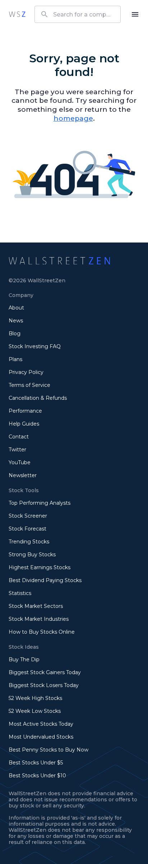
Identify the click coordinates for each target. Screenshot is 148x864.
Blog (14, 333)
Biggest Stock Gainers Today (45, 672)
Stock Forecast (27, 528)
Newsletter (23, 475)
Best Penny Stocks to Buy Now (48, 750)
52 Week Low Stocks (35, 711)
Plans (15, 359)
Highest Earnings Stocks (39, 567)
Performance (25, 411)
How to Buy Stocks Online (42, 632)
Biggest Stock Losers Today (44, 685)
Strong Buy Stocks (32, 554)
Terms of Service (29, 385)
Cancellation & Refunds (38, 398)
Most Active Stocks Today (41, 724)
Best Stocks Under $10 (37, 775)
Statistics (20, 593)
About (16, 307)
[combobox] (77, 14)
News (16, 320)
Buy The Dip (24, 659)
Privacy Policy (26, 372)
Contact (19, 436)
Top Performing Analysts (39, 503)
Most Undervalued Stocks (41, 737)
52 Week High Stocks (35, 698)
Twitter (17, 449)
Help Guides (24, 424)
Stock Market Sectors (36, 606)
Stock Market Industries (39, 619)
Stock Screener (28, 516)
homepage (73, 118)
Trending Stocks (29, 541)
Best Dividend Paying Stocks (45, 580)
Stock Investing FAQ (35, 346)
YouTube (20, 462)
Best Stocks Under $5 (36, 762)
